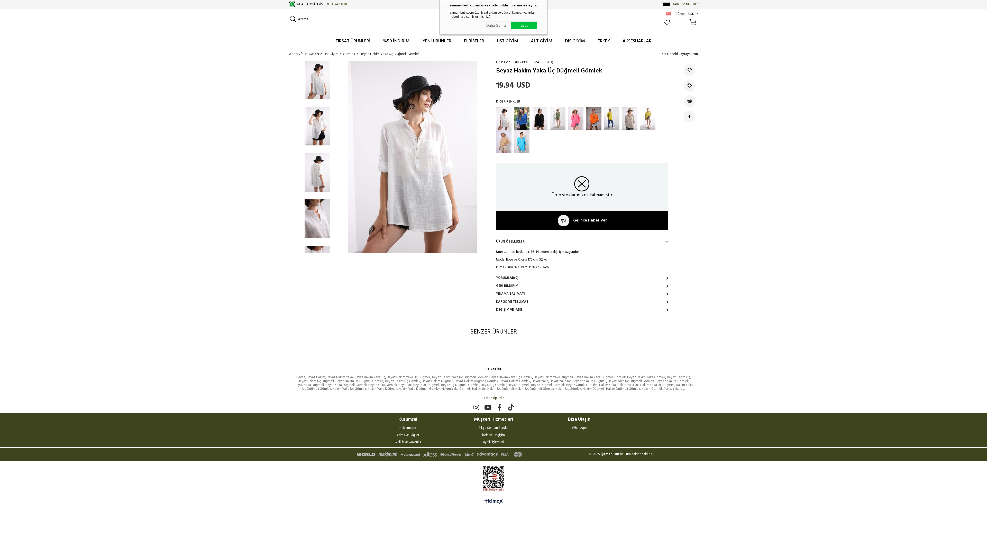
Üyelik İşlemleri (493, 442)
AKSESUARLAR (637, 41)
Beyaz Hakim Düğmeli (437, 381)
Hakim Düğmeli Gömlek (623, 389)
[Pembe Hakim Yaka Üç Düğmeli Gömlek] (575, 118)
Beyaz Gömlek (576, 385)
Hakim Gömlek (652, 389)
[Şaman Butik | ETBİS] (493, 478)
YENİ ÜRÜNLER (436, 41)
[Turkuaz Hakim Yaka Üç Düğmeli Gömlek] (521, 141)
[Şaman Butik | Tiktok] (511, 407)
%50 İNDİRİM (396, 41)
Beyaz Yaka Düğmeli (309, 385)
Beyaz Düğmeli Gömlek (548, 385)
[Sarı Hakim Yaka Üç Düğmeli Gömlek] (611, 118)
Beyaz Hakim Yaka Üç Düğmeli (409, 377)
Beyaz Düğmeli (518, 385)
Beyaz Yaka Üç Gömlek (672, 381)
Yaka (667, 389)
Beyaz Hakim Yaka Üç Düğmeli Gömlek (460, 377)
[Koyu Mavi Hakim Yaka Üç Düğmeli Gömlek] (521, 118)
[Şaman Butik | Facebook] (499, 407)
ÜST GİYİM (507, 41)
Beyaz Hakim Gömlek (515, 381)
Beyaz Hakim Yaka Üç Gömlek (510, 377)
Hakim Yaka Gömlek (456, 389)
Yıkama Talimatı (510, 294)
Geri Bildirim (507, 286)
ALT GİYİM (541, 41)
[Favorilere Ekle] (689, 70)
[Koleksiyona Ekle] (689, 85)
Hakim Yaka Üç (628, 385)
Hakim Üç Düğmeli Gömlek (534, 389)
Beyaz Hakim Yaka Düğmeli (553, 377)
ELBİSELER (474, 41)
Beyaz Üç (405, 385)
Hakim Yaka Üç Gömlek (349, 389)
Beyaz (300, 377)
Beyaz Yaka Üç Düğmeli (589, 381)
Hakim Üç (479, 389)
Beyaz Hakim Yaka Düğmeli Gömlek (600, 377)
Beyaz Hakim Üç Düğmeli (316, 381)
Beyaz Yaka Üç (560, 381)
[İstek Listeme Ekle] (689, 101)
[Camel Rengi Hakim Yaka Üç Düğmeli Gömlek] (503, 141)
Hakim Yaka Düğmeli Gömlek (419, 389)
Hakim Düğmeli (594, 389)
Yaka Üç (678, 389)
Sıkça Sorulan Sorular (494, 428)
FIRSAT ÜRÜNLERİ (353, 41)
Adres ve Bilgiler (408, 435)
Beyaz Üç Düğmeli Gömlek (460, 385)
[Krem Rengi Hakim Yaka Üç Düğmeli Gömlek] (629, 118)
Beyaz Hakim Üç (678, 377)
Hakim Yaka (607, 385)
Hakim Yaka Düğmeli (382, 389)
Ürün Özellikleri (511, 241)
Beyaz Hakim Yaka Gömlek (646, 377)
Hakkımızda (407, 428)
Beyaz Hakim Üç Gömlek (402, 381)
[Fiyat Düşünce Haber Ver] (689, 116)
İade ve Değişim (493, 435)
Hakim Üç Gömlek (568, 389)
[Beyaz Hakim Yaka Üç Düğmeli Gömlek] (503, 118)
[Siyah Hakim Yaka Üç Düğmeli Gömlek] (539, 118)
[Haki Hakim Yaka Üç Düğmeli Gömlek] (557, 118)
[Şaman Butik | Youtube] (488, 407)
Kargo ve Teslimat (512, 301)
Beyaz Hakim (316, 377)
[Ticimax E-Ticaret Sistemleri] (494, 502)
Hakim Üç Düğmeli (500, 389)
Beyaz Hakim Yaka (340, 377)
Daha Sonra (496, 25)
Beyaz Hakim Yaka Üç (369, 377)
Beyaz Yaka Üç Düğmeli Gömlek (631, 381)
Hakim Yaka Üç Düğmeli (657, 385)
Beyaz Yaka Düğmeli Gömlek (346, 385)
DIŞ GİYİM (575, 41)
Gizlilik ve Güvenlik (408, 442)
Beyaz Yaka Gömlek (382, 385)
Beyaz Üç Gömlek (493, 385)
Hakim (593, 385)
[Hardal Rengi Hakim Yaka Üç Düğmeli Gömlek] (647, 118)
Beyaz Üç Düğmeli (426, 385)
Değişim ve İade (509, 309)
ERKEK (604, 41)
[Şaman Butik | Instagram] (476, 407)
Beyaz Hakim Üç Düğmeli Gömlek (359, 381)
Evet (524, 25)
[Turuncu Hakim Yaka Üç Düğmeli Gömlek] (593, 118)
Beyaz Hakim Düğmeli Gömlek (476, 381)
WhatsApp (579, 428)
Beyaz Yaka (540, 381)
